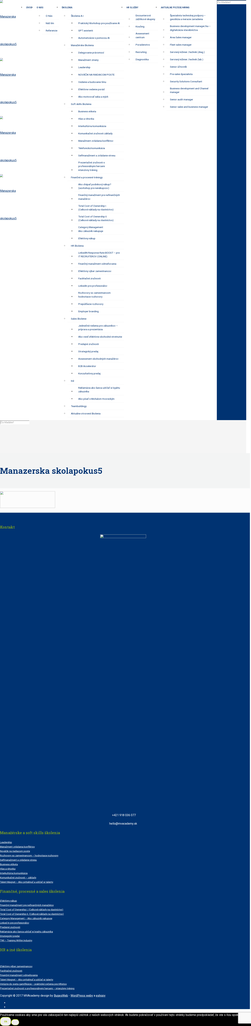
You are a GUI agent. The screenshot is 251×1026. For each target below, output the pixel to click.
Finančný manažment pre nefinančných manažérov (27, 905)
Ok (5, 1021)
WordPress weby (82, 995)
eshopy (100, 995)
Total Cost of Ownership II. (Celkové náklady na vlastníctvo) (32, 914)
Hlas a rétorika (7, 868)
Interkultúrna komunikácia (14, 873)
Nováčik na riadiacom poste (15, 851)
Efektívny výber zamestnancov (16, 966)
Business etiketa (9, 864)
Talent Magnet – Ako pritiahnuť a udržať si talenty (26, 882)
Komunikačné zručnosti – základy (18, 877)
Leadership (6, 842)
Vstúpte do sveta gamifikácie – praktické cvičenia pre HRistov (33, 984)
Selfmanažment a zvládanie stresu (18, 860)
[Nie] (15, 1022)
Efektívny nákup (8, 900)
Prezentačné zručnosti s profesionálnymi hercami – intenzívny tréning (37, 988)
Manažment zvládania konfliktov (17, 846)
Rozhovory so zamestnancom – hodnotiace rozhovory (29, 855)
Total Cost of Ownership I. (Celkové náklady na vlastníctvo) (31, 909)
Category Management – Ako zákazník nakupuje (26, 918)
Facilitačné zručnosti (11, 970)
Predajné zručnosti (10, 927)
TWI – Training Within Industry (16, 940)
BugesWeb (61, 995)
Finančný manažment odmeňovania (19, 975)
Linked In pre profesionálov (14, 922)
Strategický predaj (10, 936)
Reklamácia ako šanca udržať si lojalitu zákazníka (26, 931)
